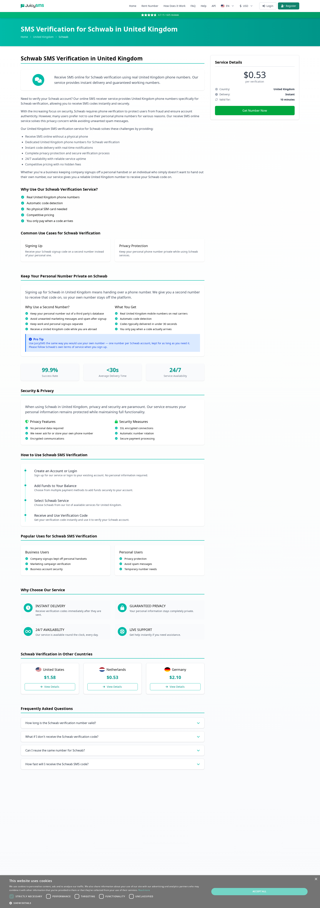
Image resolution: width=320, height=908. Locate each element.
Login (269, 6)
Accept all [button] (259, 891)
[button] (106, 903)
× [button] (315, 879)
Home (132, 6)
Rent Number (149, 6)
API (214, 6)
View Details (51, 686)
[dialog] (160, 891)
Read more (144, 890)
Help (203, 6)
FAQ (193, 6)
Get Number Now (254, 110)
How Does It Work (174, 6)
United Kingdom (43, 37)
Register (291, 6)
